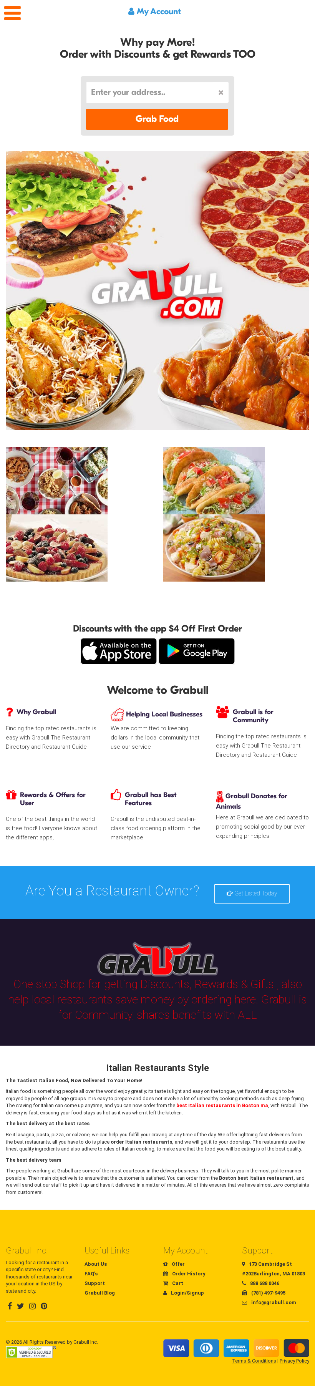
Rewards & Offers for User (53, 799)
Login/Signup (187, 1293)
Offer (178, 1264)
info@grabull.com (273, 1302)
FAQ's (91, 1274)
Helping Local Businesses (163, 714)
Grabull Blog (100, 1293)
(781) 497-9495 (267, 1293)
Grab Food (157, 118)
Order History (188, 1274)
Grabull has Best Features (151, 799)
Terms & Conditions (254, 1361)
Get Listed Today (255, 893)
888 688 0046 (264, 1283)
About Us (96, 1264)
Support (95, 1283)
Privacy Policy (294, 1361)
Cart (177, 1283)
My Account (157, 12)
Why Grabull (36, 712)
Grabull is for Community (253, 716)
